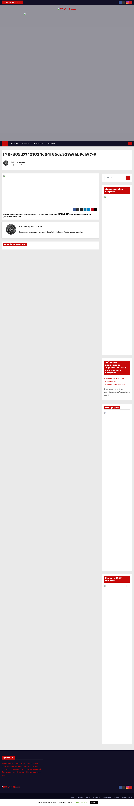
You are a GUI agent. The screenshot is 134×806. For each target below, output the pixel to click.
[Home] (5, 143)
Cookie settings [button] (81, 802)
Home (73, 798)
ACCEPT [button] (94, 803)
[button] (126, 144)
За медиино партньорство (114, 384)
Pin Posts (80, 798)
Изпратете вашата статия (114, 378)
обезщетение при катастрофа (30, 769)
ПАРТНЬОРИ (38, 144)
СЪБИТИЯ (14, 144)
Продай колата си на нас (11, 763)
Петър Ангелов (19, 162)
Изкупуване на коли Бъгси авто (14, 772)
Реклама (25, 144)
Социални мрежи (126, 798)
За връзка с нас (110, 381)
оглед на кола (13, 769)
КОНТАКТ (51, 144)
